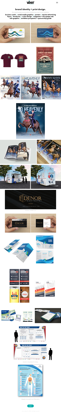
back (30, 406)
